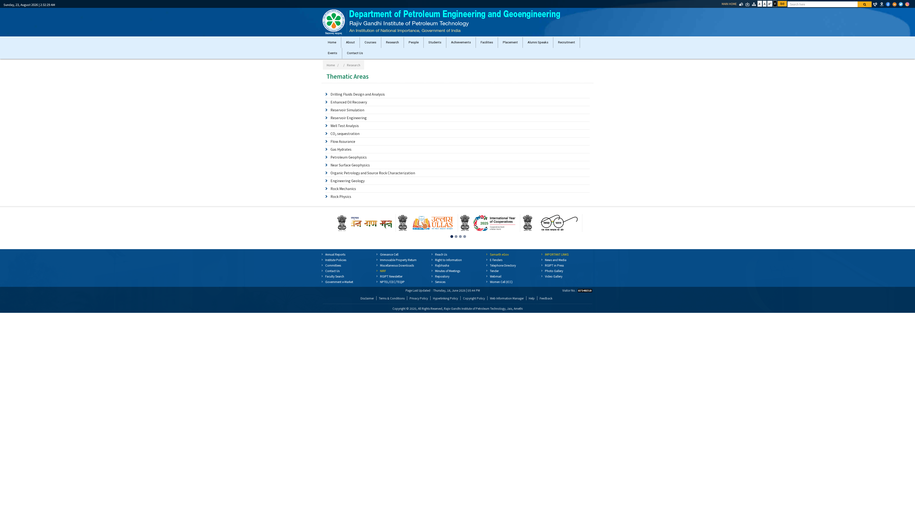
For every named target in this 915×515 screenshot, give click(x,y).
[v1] (865, 4)
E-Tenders (496, 260)
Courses (370, 42)
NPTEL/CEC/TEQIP (392, 282)
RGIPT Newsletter (391, 276)
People (414, 42)
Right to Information (448, 260)
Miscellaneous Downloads (397, 265)
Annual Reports (335, 254)
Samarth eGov (499, 254)
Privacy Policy (419, 298)
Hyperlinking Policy (445, 298)
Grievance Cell (389, 254)
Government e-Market (339, 282)
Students (434, 42)
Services (440, 282)
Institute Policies (335, 260)
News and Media (555, 260)
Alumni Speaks (538, 42)
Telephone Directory (503, 265)
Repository (442, 276)
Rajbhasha (442, 265)
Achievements (461, 42)
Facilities (487, 42)
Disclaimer (367, 298)
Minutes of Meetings (447, 271)
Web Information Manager (507, 298)
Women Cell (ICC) (501, 282)
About (350, 42)
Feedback (546, 298)
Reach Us (441, 254)
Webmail (495, 276)
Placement (510, 42)
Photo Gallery (554, 271)
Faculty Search (334, 276)
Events (332, 53)
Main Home (729, 4)
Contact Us (355, 53)
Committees (333, 265)
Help (532, 298)
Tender (494, 271)
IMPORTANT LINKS (557, 254)
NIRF (383, 271)
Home (332, 42)
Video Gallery (553, 276)
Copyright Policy (474, 298)
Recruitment (566, 42)
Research (392, 42)
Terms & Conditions (392, 298)
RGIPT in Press (554, 265)
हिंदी (782, 4)
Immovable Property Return (398, 260)
